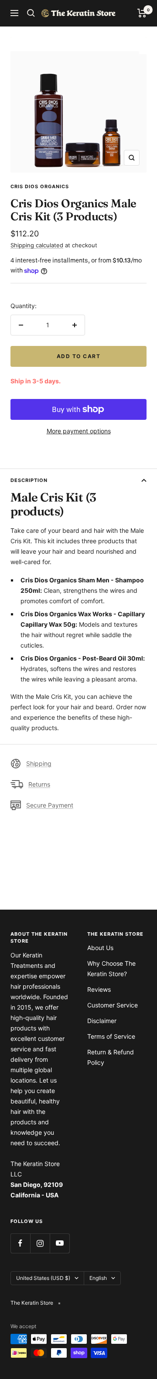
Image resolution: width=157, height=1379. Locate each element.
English (98, 1278)
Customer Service (112, 1005)
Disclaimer (101, 1020)
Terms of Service (111, 1036)
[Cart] (142, 13)
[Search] (31, 13)
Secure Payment (49, 805)
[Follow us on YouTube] (59, 1243)
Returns (39, 784)
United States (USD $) (43, 1278)
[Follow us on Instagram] (40, 1243)
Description (29, 480)
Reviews (99, 989)
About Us (100, 947)
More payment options (79, 431)
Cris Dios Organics (39, 186)
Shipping (38, 763)
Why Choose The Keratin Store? (111, 968)
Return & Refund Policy (110, 1057)
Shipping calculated (36, 245)
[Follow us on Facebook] (20, 1243)
